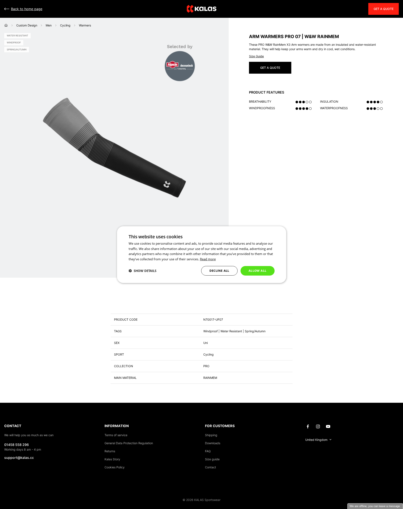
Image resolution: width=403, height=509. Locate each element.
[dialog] (201, 254)
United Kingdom (316, 439)
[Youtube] (328, 426)
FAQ (208, 451)
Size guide (212, 459)
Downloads (212, 443)
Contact (210, 467)
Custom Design (26, 25)
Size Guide (256, 56)
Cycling (65, 25)
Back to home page (26, 9)
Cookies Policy (115, 467)
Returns (110, 451)
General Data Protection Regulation (129, 443)
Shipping (211, 435)
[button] (142, 270)
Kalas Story (112, 459)
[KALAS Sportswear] (201, 9)
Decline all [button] (219, 271)
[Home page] (6, 25)
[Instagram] (317, 426)
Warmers (85, 25)
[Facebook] (307, 426)
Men (49, 25)
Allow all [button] (258, 271)
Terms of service (116, 435)
